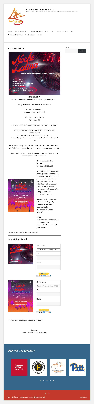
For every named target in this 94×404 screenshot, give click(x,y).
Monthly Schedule (20, 31)
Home (10, 31)
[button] (41, 381)
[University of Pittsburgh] (76, 367)
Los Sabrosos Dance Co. (40, 9)
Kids (52, 31)
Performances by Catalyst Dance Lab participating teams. (47, 191)
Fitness (65, 31)
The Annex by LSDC (36, 31)
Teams (58, 31)
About (39, 35)
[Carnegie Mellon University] (18, 367)
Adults (47, 31)
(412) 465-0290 (41, 333)
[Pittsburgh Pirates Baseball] (37, 367)
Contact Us (83, 397)
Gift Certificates (30, 35)
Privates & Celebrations (15, 35)
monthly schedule (29, 156)
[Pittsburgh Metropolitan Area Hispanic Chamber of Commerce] (57, 367)
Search (67, 48)
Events (72, 31)
